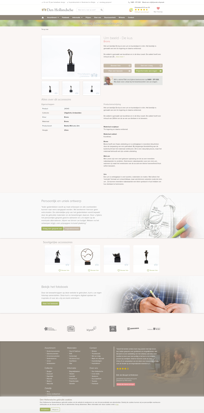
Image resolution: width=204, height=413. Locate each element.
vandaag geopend (105, 2)
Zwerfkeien (73, 361)
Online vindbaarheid (53, 394)
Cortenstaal (73, 356)
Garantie (72, 383)
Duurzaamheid (109, 17)
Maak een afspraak (98, 358)
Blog (48, 391)
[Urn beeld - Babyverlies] (146, 256)
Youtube (94, 381)
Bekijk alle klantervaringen (125, 384)
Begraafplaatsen (74, 371)
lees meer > (120, 56)
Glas (70, 363)
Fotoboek (65, 17)
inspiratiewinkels (72, 228)
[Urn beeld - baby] (117, 256)
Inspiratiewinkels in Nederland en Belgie (82, 2)
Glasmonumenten (52, 354)
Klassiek (49, 379)
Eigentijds (50, 376)
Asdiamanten (51, 363)
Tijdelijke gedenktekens (54, 396)
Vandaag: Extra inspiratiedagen (102, 23)
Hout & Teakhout (74, 351)
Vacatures (95, 376)
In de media (95, 374)
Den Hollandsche (97, 371)
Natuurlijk (50, 383)
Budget (49, 371)
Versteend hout (74, 358)
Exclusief (50, 374)
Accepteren (45, 409)
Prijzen (88, 17)
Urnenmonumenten (53, 356)
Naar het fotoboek (50, 303)
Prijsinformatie (74, 381)
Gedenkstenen (52, 358)
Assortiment (52, 17)
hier (117, 404)
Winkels (122, 17)
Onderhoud (73, 379)
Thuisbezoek (96, 354)
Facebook (95, 383)
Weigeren (55, 409)
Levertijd (72, 376)
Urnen (49, 361)
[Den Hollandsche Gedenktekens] (57, 9)
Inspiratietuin (96, 363)
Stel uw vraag (96, 356)
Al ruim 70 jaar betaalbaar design (54, 2)
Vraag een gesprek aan (52, 228)
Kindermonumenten (53, 351)
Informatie (76, 17)
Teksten (71, 374)
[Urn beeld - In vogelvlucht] (87, 256)
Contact (131, 17)
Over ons (97, 17)
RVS (70, 354)
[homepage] (43, 17)
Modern (49, 381)
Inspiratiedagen (97, 361)
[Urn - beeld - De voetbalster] (58, 256)
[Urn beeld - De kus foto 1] (50, 88)
